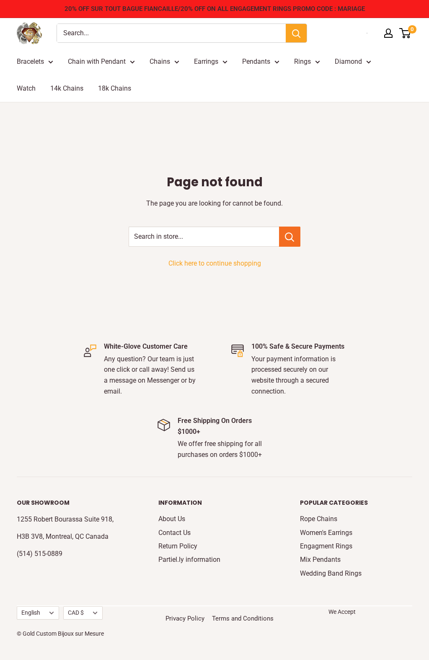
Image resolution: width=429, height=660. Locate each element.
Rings (302, 61)
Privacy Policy (184, 618)
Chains (160, 61)
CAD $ (76, 612)
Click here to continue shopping (214, 263)
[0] (405, 33)
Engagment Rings (326, 546)
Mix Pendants (320, 559)
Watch (26, 88)
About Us (171, 519)
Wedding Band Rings (331, 573)
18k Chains (114, 88)
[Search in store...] (289, 237)
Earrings (206, 61)
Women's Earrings (326, 533)
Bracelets (30, 61)
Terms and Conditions (243, 618)
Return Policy (177, 546)
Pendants (256, 61)
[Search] (296, 33)
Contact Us (174, 533)
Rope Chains (318, 519)
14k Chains (66, 88)
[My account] (388, 33)
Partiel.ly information (189, 559)
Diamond (348, 61)
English (30, 612)
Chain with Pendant (97, 61)
